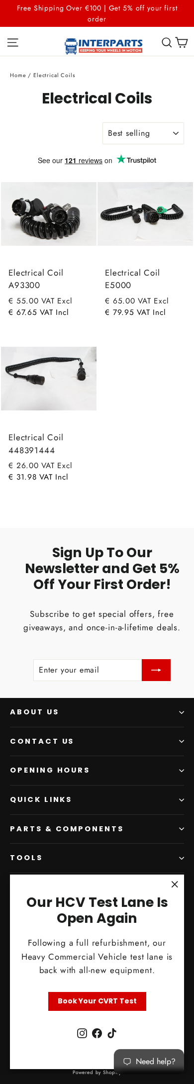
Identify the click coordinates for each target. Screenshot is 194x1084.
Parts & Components (67, 829)
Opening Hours (50, 770)
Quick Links (41, 799)
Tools (26, 858)
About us (34, 712)
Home (18, 75)
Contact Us (42, 741)
